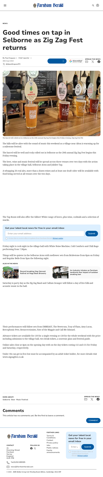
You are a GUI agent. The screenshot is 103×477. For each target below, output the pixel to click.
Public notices (52, 448)
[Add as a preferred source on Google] (76, 61)
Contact (50, 440)
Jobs (48, 445)
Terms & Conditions (51, 436)
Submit (91, 233)
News (5, 23)
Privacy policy (52, 443)
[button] (5, 5)
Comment (93, 420)
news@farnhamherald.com (22, 467)
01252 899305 (19, 462)
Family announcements (53, 451)
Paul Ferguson (10, 58)
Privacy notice (58, 238)
